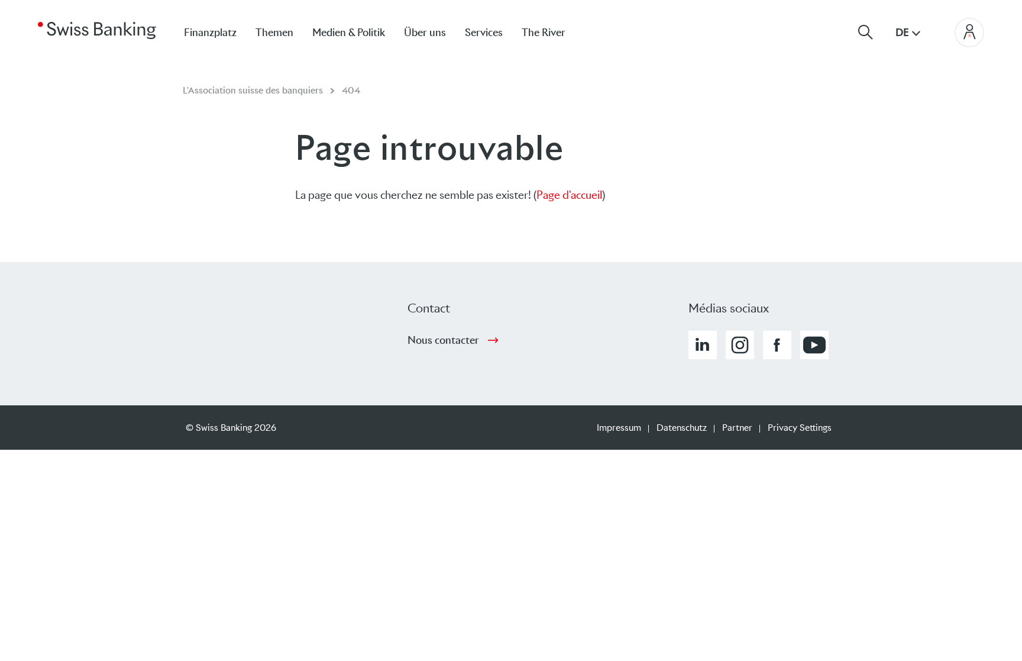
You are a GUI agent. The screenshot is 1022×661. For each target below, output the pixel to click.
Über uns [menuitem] (425, 32)
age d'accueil (572, 195)
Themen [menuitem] (274, 32)
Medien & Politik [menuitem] (348, 32)
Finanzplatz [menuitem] (210, 32)
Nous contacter (443, 340)
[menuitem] (553, 32)
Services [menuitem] (484, 32)
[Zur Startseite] (97, 29)
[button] (702, 345)
